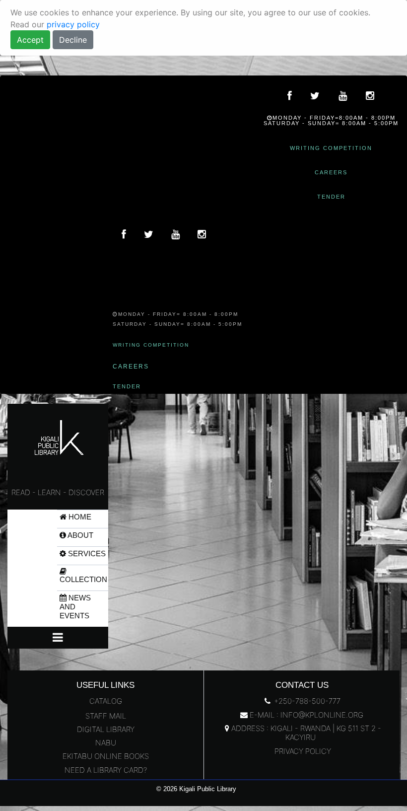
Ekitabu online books (106, 756)
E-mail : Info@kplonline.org (305, 715)
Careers (331, 172)
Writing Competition (331, 148)
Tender (331, 197)
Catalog (105, 701)
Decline (73, 40)
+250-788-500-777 (306, 701)
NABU (105, 742)
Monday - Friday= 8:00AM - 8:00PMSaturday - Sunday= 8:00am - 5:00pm (177, 319)
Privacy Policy (301, 751)
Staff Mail (105, 716)
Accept (30, 40)
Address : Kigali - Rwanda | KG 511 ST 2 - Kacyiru (305, 733)
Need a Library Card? (106, 770)
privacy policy (73, 24)
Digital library (106, 729)
